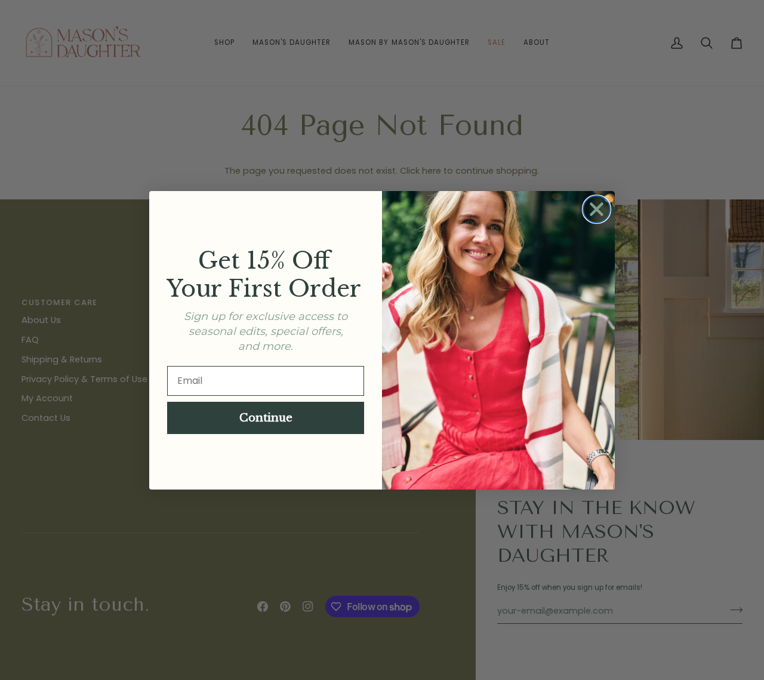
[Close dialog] (596, 209)
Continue (265, 417)
